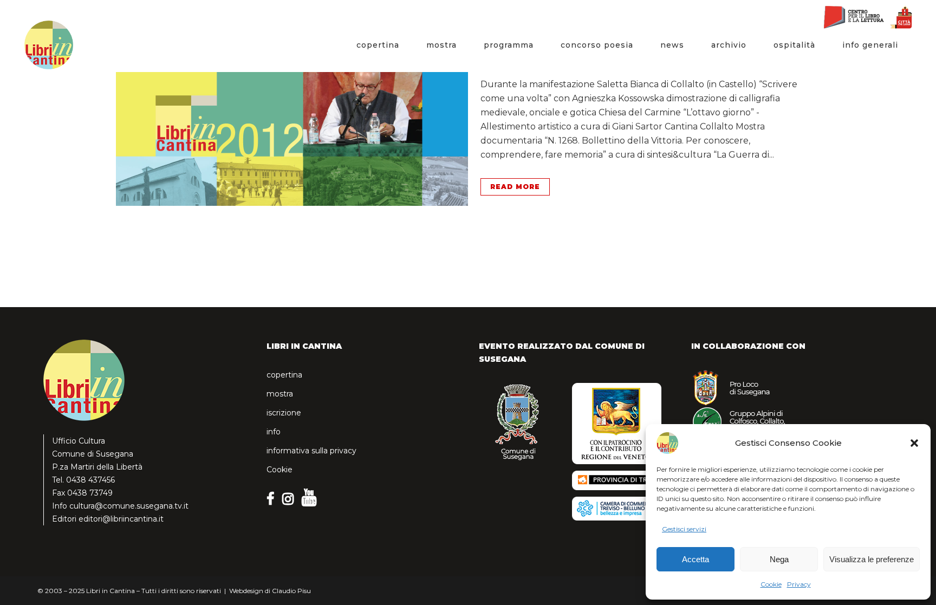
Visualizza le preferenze (871, 559)
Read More (515, 187)
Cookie (771, 584)
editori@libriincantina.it (121, 519)
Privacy (799, 584)
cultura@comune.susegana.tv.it (128, 506)
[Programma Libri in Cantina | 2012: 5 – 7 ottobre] (292, 111)
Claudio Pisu (291, 591)
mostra (279, 394)
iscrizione (283, 413)
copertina (284, 375)
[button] (914, 443)
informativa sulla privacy (311, 451)
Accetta (695, 559)
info (273, 432)
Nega (779, 559)
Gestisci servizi (684, 529)
